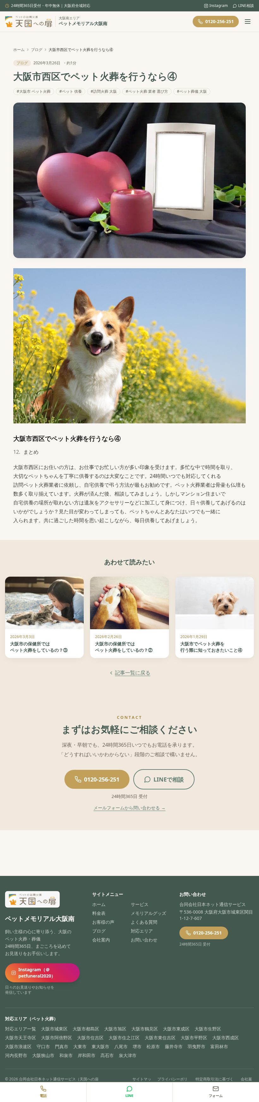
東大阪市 (100, 1046)
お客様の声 (103, 922)
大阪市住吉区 (90, 1038)
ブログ (36, 49)
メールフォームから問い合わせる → (129, 808)
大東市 (80, 1046)
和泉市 (66, 1055)
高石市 (107, 1055)
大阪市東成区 (176, 1029)
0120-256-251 (219, 21)
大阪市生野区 (208, 1029)
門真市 (61, 1046)
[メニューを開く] (247, 21)
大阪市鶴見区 (144, 1029)
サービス (139, 904)
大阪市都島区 (86, 1029)
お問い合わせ (144, 940)
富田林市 (219, 1046)
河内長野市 (16, 1055)
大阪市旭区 (115, 1029)
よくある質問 (144, 922)
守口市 (43, 1046)
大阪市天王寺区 (20, 1038)
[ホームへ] (28, 21)
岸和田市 (86, 1055)
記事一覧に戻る (132, 672)
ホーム (19, 49)
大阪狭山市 (43, 1055)
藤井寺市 (174, 1046)
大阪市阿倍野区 (56, 1038)
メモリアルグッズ (148, 913)
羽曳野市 (196, 1046)
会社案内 (101, 940)
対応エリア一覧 (20, 1029)
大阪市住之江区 (124, 1038)
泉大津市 (127, 1055)
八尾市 (121, 1046)
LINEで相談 (169, 779)
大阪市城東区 (54, 1029)
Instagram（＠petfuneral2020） (37, 972)
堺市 (137, 1046)
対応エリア (142, 931)
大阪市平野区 (194, 1038)
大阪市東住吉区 (160, 1038)
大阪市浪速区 (18, 1046)
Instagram (218, 5)
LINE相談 (246, 5)
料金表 (98, 913)
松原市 (153, 1046)
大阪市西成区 (225, 1038)
